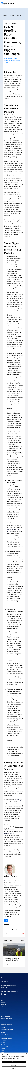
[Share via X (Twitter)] (8, 929)
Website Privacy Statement (6, 1018)
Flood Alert (3, 1042)
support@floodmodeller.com (7, 1029)
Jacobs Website (4, 985)
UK (6, 920)
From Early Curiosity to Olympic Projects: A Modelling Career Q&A (12, 959)
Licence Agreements (5, 1016)
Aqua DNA (3, 1044)
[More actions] (23, 23)
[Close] (26, 1055)
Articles (12, 15)
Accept (14, 1062)
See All (22, 940)
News (2, 1006)
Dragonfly (3, 1048)
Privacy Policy (15, 1058)
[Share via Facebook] (5, 929)
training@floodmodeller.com (7, 1034)
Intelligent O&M (4, 1046)
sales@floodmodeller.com (6, 1024)
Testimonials (3, 1004)
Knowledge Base (4, 1008)
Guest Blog (6, 924)
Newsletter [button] (3, 1010)
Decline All (13, 1065)
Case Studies (3, 1002)
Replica (2, 1050)
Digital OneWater (12, 985)
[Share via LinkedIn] (12, 929)
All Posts (5, 15)
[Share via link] (16, 929)
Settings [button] (14, 1068)
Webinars (3, 1000)
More (18, 15)
